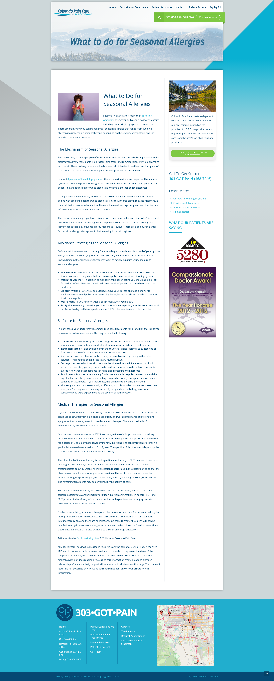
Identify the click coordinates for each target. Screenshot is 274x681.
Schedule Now (209, 17)
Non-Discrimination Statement (131, 642)
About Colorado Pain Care (187, 207)
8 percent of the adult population (85, 179)
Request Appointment (133, 636)
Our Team (95, 651)
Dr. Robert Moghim (87, 538)
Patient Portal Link (100, 647)
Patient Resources (100, 642)
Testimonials (128, 631)
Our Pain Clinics (67, 639)
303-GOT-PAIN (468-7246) (180, 17)
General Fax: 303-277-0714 (70, 653)
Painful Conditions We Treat (102, 628)
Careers (125, 626)
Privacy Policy (63, 676)
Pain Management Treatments (100, 636)
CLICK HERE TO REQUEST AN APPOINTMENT (193, 153)
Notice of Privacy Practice (85, 676)
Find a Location (181, 211)
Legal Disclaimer (110, 676)
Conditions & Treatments (186, 203)
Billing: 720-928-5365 (70, 659)
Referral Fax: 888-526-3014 (70, 645)
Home (62, 626)
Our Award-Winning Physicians (189, 198)
